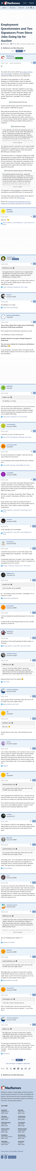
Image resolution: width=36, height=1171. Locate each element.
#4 (34, 301)
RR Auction (21, 198)
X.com (6, 1113)
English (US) (12, 1157)
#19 (34, 780)
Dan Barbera (4, 1135)
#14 (34, 638)
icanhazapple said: (7, 999)
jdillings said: (6, 1029)
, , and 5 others (16, 465)
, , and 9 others (15, 416)
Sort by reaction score (28, 44)
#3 (34, 263)
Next (18, 51)
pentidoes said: (6, 723)
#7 (34, 431)
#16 (34, 696)
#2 (34, 216)
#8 (34, 451)
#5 (34, 322)
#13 (34, 612)
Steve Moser (4, 1141)
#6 (34, 393)
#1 (34, 62)
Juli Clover (4, 1116)
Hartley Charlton (5, 1128)
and (10, 307)
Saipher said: (6, 397)
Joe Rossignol (21, 1116)
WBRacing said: (6, 664)
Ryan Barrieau (21, 1135)
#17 (34, 718)
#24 (34, 995)
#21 (34, 844)
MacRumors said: (7, 268)
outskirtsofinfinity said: (8, 784)
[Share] (31, 63)
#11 (34, 548)
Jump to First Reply (15, 63)
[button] (2, 2)
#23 (34, 956)
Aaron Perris (21, 1141)
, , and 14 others (18, 223)
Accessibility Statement (16, 1151)
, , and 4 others (17, 511)
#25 (34, 1024)
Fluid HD (6, 1154)
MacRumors (6, 44)
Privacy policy (5, 1151)
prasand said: (6, 584)
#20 (34, 821)
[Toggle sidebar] (34, 7)
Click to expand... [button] (18, 142)
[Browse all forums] (29, 7)
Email (2, 1113)
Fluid (2, 1154)
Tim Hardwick (21, 1122)
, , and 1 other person (17, 565)
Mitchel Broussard (5, 1122)
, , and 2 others (15, 287)
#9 (34, 479)
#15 (34, 660)
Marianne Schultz (22, 1128)
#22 (34, 882)
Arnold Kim (4, 1110)
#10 (34, 526)
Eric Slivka (20, 1110)
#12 (34, 580)
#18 (34, 748)
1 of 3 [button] (12, 51)
